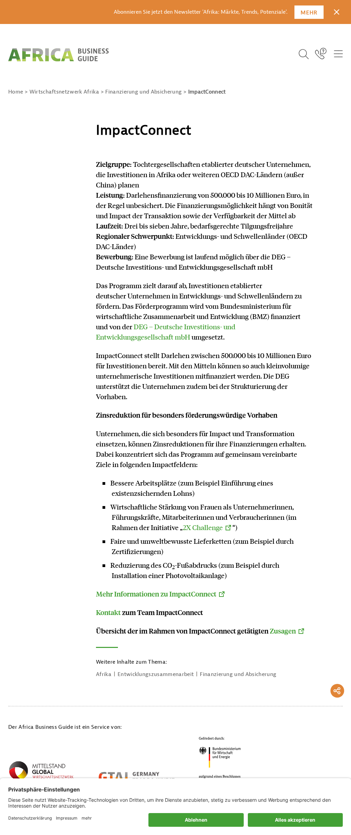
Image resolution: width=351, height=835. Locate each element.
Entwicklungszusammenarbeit (156, 674)
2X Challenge (203, 527)
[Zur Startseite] (58, 54)
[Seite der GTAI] (136, 777)
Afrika (103, 674)
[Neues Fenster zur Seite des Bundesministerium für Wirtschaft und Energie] (220, 759)
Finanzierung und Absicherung (238, 674)
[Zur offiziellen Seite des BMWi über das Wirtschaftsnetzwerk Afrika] (41, 773)
